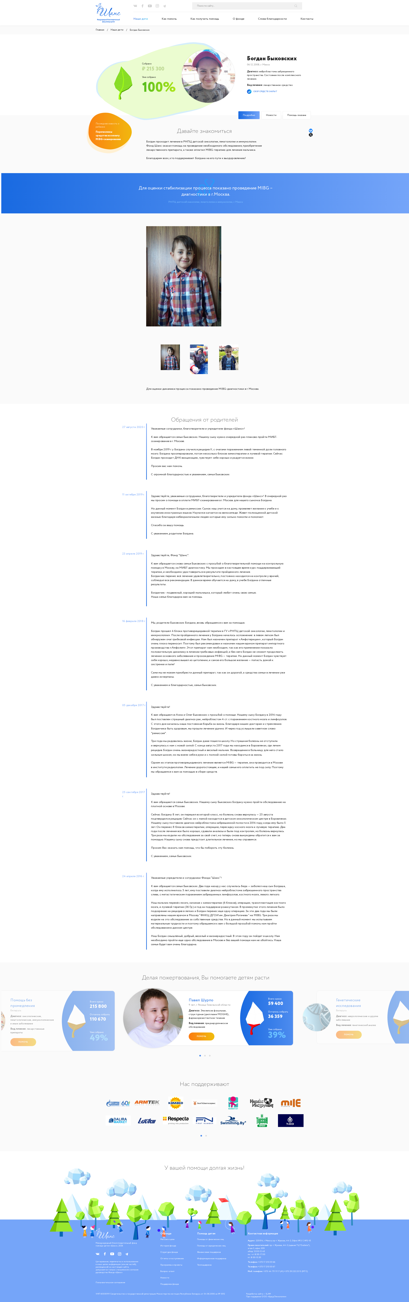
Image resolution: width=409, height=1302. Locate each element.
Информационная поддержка (211, 1258)
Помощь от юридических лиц (211, 1245)
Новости (164, 1277)
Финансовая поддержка (209, 1252)
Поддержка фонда (169, 1284)
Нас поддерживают (204, 1084)
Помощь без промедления (22, 1003)
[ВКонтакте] (311, 131)
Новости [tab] (271, 115)
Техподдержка (204, 1265)
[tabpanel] (206, 1019)
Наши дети (140, 19)
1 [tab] (200, 1055)
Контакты (307, 19)
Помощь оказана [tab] (296, 115)
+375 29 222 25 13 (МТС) (296, 1271)
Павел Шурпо (201, 1000)
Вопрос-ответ (167, 1271)
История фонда (168, 1245)
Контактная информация (263, 1234)
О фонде (238, 19)
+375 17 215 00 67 (266, 1266)
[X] (311, 135)
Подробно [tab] (249, 115)
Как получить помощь (204, 19)
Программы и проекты (171, 1265)
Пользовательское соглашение (110, 1282)
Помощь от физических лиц (210, 1239)
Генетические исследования (348, 1003)
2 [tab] (205, 1055)
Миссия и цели (167, 1239)
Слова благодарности (272, 19)
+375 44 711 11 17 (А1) (273, 1271)
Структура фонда (169, 1252)
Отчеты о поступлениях (172, 1258)
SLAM (268, 1294)
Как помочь (169, 19)
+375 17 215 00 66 (266, 1262)
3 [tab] (210, 1055)
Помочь (23, 1042)
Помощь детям (206, 1234)
